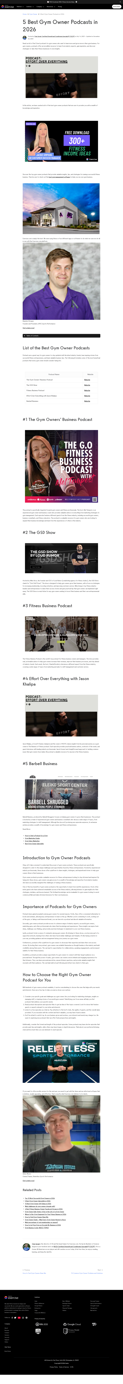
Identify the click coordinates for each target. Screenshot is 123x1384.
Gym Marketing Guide (32, 838)
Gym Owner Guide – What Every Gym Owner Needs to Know (45, 1220)
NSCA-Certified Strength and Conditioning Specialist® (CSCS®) (74, 1247)
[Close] (120, 2)
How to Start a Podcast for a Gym (36, 836)
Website (87, 380)
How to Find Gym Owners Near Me (36, 1217)
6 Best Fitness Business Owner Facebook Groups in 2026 (44, 1209)
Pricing (60, 6)
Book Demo (116, 6)
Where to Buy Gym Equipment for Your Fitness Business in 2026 (45, 1214)
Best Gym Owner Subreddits (34, 844)
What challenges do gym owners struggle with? (40, 1206)
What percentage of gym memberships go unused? (41, 1222)
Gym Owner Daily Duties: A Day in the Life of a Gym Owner (44, 1212)
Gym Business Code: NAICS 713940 (37, 1228)
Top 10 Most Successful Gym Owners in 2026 (40, 1198)
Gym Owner (33, 14)
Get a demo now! (28, 328)
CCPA (71, 1367)
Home (25, 14)
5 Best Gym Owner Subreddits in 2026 (37, 1201)
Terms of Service (64, 1367)
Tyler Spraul (35, 1244)
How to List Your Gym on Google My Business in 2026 (43, 1225)
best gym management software (59, 177)
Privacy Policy (54, 1367)
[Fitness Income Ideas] (61, 141)
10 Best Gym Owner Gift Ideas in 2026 (38, 1204)
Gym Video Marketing (32, 841)
